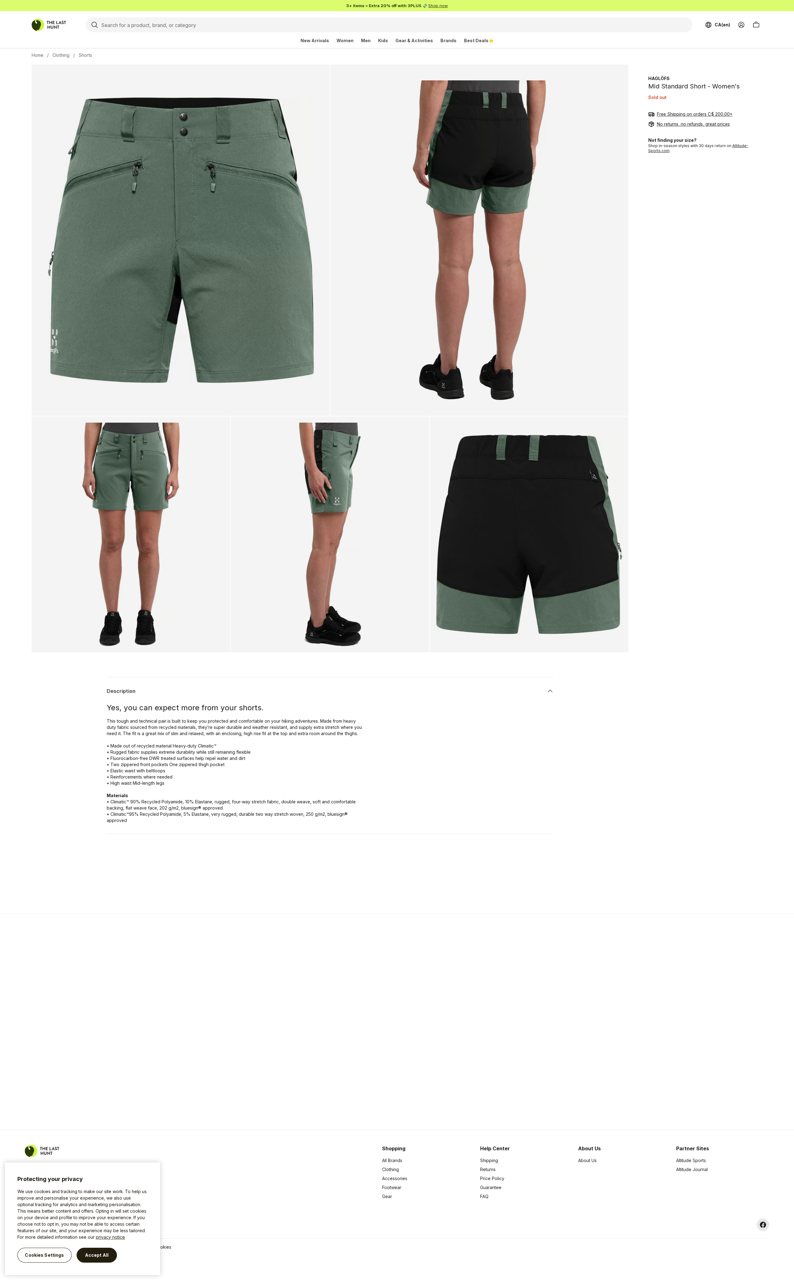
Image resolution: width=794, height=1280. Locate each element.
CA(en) (722, 24)
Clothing (60, 55)
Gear (387, 1196)
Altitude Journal (692, 1169)
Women (345, 40)
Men (366, 40)
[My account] (741, 25)
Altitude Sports (691, 1160)
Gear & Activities (414, 40)
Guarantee (491, 1187)
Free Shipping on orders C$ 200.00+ (695, 114)
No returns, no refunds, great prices (693, 124)
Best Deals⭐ (479, 40)
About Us (587, 1160)
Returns (488, 1169)
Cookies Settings (44, 1255)
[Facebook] (763, 1225)
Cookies (162, 1247)
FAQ (484, 1196)
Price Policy (492, 1178)
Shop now (438, 5)
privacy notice (110, 1237)
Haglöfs (659, 78)
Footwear (391, 1187)
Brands (448, 40)
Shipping (489, 1160)
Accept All (97, 1255)
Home (37, 55)
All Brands (392, 1160)
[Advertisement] (298, 1021)
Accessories (394, 1178)
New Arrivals (315, 40)
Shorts (85, 55)
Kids (383, 40)
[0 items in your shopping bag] (756, 25)
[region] (82, 1218)
